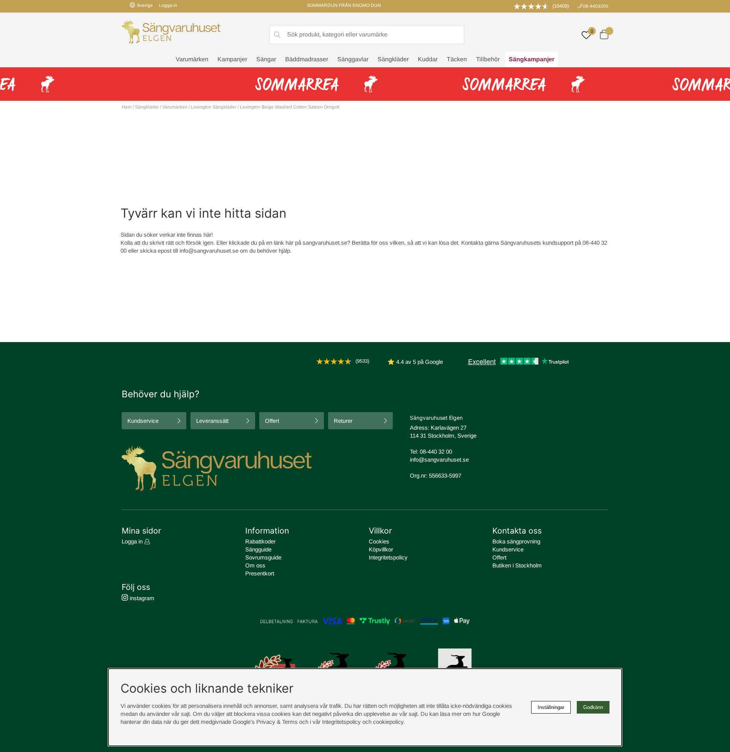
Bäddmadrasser (306, 59)
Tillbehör (488, 59)
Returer (343, 420)
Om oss (255, 565)
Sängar (266, 59)
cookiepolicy (388, 722)
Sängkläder (393, 59)
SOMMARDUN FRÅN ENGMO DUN (344, 5)
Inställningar (551, 707)
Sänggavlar (352, 59)
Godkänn (593, 707)
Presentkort (259, 573)
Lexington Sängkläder (213, 107)
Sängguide (258, 549)
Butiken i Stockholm (517, 565)
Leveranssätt (212, 420)
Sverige (145, 5)
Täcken (457, 59)
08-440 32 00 (436, 451)
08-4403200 (595, 6)
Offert (272, 420)
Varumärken (192, 59)
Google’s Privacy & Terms (265, 722)
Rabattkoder (260, 541)
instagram (141, 598)
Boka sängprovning (516, 541)
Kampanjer (232, 59)
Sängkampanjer (531, 59)
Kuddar (428, 59)
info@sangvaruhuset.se (208, 250)
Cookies (379, 541)
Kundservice (143, 420)
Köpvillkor (381, 549)
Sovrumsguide (263, 557)
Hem (127, 107)
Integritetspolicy (388, 557)
